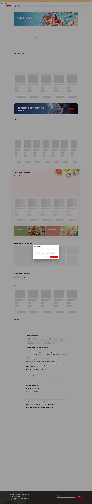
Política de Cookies (39, 254)
